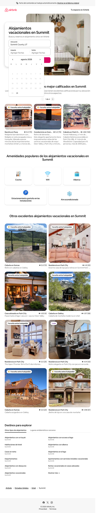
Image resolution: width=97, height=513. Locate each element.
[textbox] (19, 52)
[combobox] (30, 44)
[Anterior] (42, 99)
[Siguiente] (53, 99)
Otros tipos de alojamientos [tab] (15, 430)
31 (17, 93)
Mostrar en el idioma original (68, 3)
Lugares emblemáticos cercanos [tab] (43, 430)
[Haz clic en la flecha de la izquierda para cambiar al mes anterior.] (12, 59)
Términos (52, 509)
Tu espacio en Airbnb (80, 10)
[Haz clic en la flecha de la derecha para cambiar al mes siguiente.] (40, 59)
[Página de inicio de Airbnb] (11, 10)
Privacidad (43, 509)
